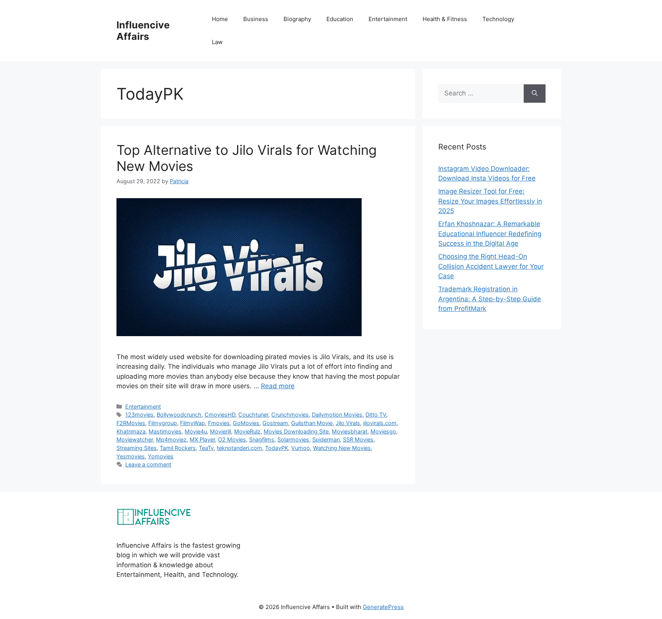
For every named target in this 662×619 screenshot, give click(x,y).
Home (220, 19)
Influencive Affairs (143, 30)
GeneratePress (383, 607)
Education (339, 19)
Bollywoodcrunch (179, 414)
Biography (297, 19)
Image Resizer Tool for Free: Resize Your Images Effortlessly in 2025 (490, 201)
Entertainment (388, 19)
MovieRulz (247, 431)
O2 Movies (232, 439)
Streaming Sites (136, 448)
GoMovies (246, 423)
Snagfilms (261, 439)
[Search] (535, 93)
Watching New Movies (342, 448)
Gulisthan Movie (312, 423)
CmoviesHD (220, 414)
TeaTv (206, 448)
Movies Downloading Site (296, 431)
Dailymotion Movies (337, 414)
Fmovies (219, 423)
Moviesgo (383, 431)
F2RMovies (130, 423)
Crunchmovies (290, 414)
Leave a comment (148, 464)
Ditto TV (375, 414)
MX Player (202, 439)
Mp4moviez (171, 439)
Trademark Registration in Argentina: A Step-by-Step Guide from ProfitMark (489, 298)
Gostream (275, 423)
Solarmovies (293, 439)
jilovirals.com (380, 423)
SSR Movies (358, 439)
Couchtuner (253, 414)
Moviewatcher (134, 439)
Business (255, 19)
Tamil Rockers (178, 448)
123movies (139, 414)
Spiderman (326, 439)
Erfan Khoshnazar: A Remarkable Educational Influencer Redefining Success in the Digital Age (489, 233)
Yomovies (161, 456)
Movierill (220, 431)
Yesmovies (130, 456)
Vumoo (300, 448)
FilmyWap (192, 423)
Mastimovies (165, 431)
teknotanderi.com (239, 448)
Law (217, 42)
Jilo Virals (348, 423)
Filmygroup (162, 423)
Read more (278, 386)
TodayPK (276, 448)
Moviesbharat (349, 431)
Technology (498, 19)
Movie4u (196, 431)
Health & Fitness (445, 19)
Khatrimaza (131, 431)
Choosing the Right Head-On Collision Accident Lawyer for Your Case (491, 266)
